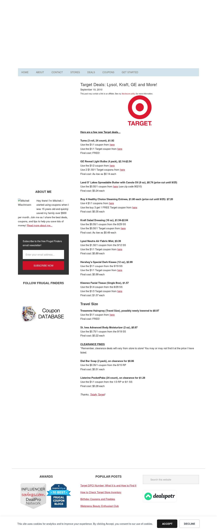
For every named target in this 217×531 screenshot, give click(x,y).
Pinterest (42, 294)
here (112, 144)
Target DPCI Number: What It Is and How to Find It (108, 485)
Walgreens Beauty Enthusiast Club (99, 506)
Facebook (22, 294)
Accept (167, 524)
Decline (189, 524)
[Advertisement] (137, 35)
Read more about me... (39, 225)
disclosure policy (128, 93)
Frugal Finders (37, 19)
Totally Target (97, 394)
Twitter (32, 294)
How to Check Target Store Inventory (100, 492)
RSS (52, 294)
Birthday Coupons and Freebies (97, 499)
